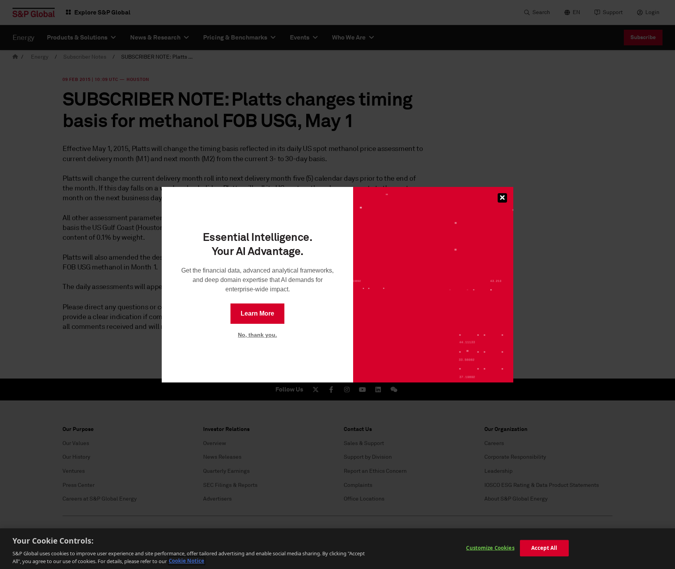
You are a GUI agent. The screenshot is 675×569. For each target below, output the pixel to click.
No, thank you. (257, 335)
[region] (337, 548)
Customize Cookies (490, 547)
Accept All (544, 547)
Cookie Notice (186, 560)
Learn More (257, 313)
